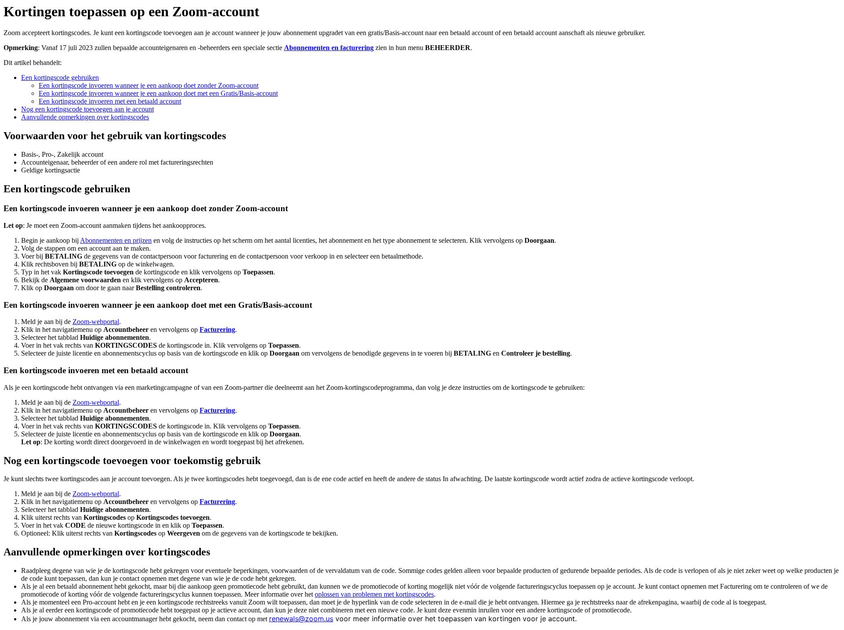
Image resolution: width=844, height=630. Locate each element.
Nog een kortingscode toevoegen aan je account (87, 109)
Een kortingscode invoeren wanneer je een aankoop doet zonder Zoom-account (148, 85)
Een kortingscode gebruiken (60, 77)
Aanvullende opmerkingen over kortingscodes (85, 117)
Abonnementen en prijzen (116, 240)
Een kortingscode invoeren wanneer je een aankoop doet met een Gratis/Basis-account (158, 93)
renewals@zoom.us (301, 618)
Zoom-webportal (96, 321)
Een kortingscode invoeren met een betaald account (110, 101)
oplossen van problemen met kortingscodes (374, 594)
